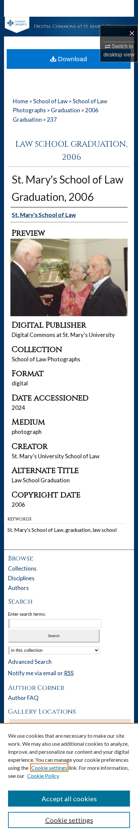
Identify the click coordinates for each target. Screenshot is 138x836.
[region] (69, 779)
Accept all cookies (69, 799)
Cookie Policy (43, 775)
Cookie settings (49, 767)
